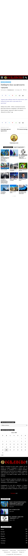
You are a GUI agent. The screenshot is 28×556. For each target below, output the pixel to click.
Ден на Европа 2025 (14, 156)
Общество (3, 538)
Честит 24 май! (4, 169)
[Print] (22, 95)
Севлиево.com (10, 89)
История (2, 536)
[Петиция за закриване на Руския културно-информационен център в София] (5, 175)
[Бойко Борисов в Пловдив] (14, 175)
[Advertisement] (14, 22)
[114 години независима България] (5, 188)
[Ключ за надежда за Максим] (23, 166)
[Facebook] (2, 95)
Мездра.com (21, 552)
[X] (9, 95)
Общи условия (13, 550)
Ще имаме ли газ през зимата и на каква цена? (22, 192)
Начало (2, 80)
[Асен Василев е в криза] (23, 175)
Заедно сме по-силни (13, 192)
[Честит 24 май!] (5, 166)
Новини (6, 80)
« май (2, 455)
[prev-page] (13, 196)
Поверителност (5, 550)
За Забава (3, 540)
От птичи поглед (22, 129)
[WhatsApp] (15, 95)
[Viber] (5, 95)
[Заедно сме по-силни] (14, 188)
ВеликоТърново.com (22, 550)
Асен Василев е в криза (22, 180)
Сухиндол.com (15, 552)
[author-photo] (14, 137)
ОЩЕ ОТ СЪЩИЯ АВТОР (19, 147)
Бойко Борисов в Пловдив (13, 180)
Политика (3, 543)
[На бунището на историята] (14, 166)
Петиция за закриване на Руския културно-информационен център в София (4, 181)
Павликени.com (7, 552)
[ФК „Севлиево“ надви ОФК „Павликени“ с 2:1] (23, 152)
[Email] (19, 95)
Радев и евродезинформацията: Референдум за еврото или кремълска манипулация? (5, 159)
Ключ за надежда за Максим (23, 170)
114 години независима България (3, 192)
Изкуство (3, 534)
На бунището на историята (13, 170)
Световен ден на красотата (6, 130)
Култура (2, 531)
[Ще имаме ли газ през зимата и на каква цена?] (23, 188)
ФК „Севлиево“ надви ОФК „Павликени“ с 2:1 (22, 157)
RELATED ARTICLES (8, 147)
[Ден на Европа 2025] (14, 152)
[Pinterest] (12, 95)
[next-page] (15, 196)
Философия (8, 82)
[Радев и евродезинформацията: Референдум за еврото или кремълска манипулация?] (5, 152)
